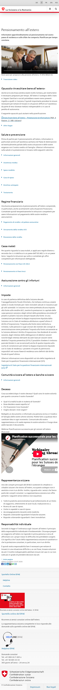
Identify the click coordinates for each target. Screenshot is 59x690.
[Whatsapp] (13, 564)
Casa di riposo (8, 178)
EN (51, 3)
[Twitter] (5, 564)
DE (37, 3)
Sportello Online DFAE (11, 574)
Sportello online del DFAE (13, 614)
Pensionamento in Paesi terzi (14, 271)
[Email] (15, 564)
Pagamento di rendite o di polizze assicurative (20, 222)
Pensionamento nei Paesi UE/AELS (16, 264)
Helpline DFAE (8, 648)
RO (56, 3)
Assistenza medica (10, 163)
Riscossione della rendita (12, 237)
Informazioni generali (11, 155)
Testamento (8, 192)
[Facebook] (2, 564)
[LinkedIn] (8, 564)
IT (41, 3)
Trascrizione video (10, 79)
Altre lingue (7, 125)
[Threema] (10, 564)
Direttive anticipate (10, 185)
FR (46, 3)
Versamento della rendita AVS (15, 230)
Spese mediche (9, 170)
